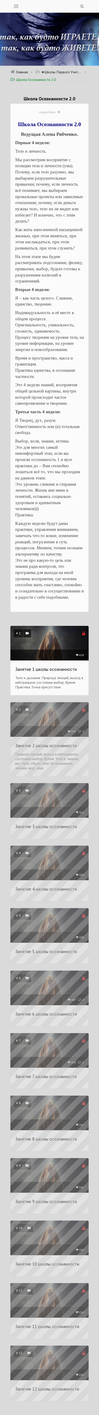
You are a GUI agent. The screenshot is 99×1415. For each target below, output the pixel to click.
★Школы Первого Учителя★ (61, 72)
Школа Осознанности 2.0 (36, 79)
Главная (22, 72)
